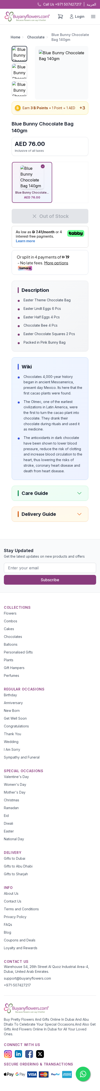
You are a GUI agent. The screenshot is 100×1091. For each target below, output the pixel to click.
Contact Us (12, 901)
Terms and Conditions (21, 909)
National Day (14, 839)
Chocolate (36, 37)
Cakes (9, 629)
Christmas (11, 800)
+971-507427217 (17, 985)
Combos (10, 621)
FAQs (8, 924)
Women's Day (15, 784)
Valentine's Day (16, 777)
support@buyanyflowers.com (27, 978)
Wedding (11, 742)
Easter (9, 831)
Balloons (10, 644)
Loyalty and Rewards (20, 948)
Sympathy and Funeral (22, 757)
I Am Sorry (12, 749)
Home (15, 37)
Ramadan (11, 808)
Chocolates (13, 637)
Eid (6, 816)
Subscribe (50, 579)
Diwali (8, 823)
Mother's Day (14, 792)
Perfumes (11, 675)
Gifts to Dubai (14, 858)
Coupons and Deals (19, 940)
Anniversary (13, 703)
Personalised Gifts (18, 652)
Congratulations (16, 726)
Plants (8, 660)
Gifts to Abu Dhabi (18, 866)
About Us (11, 893)
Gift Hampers (14, 668)
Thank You (12, 734)
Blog (7, 932)
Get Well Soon (15, 718)
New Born (12, 710)
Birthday (10, 695)
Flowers (10, 613)
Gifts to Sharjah (16, 874)
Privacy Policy (15, 917)
